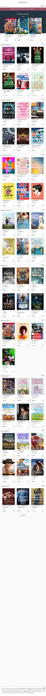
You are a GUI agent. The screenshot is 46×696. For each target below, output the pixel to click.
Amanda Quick (6, 257)
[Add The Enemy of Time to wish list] (13, 150)
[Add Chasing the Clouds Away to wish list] (42, 426)
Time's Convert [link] (20, 285)
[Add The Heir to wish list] (28, 235)
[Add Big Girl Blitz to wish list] (13, 371)
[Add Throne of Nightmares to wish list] (28, 150)
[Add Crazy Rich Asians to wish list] (42, 206)
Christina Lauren (20, 176)
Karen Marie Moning (21, 312)
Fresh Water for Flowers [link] (22, 35)
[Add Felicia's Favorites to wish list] (42, 125)
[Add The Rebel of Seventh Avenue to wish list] (42, 511)
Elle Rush (5, 422)
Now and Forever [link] (6, 476)
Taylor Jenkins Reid (36, 65)
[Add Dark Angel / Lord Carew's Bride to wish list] (42, 261)
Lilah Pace (20, 65)
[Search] (1, 6)
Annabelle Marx (35, 507)
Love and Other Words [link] (21, 174)
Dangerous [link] (5, 450)
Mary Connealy (6, 477)
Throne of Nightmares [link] (21, 145)
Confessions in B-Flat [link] (21, 340)
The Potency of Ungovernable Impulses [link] (8, 64)
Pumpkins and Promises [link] (7, 421)
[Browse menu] (44, 6)
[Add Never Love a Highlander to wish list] (13, 511)
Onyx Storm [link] (5, 285)
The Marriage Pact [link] (20, 450)
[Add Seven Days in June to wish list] (42, 345)
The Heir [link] (19, 229)
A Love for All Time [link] (35, 395)
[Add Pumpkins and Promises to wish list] (13, 426)
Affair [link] (4, 255)
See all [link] (23, 16)
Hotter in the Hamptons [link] (36, 90)
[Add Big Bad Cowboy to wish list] (42, 481)
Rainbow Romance (6, 45)
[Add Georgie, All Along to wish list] (13, 206)
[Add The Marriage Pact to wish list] (28, 456)
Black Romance (5, 321)
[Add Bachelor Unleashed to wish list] (15, 40)
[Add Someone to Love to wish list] (13, 235)
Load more (23, 515)
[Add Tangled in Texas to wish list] (28, 481)
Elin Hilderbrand (35, 176)
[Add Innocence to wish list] (42, 290)
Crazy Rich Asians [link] (35, 200)
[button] (15, 35)
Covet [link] (4, 310)
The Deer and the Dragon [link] (8, 119)
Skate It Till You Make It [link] (36, 145)
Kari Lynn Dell (35, 452)
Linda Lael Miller (20, 452)
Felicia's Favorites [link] (35, 119)
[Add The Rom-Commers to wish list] (13, 180)
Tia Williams (34, 341)
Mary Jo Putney (33, 36)
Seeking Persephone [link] (21, 421)
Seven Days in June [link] (35, 340)
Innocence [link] (34, 285)
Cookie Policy (31, 692)
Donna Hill (20, 341)
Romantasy (4, 265)
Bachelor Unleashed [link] (9, 35)
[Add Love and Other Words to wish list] (28, 180)
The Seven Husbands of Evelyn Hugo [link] (37, 64)
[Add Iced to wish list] (28, 316)
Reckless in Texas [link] (35, 450)
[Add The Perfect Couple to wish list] (42, 180)
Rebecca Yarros (6, 286)
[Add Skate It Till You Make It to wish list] (42, 150)
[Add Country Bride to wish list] (28, 400)
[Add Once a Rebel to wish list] (40, 40)
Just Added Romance (6, 100)
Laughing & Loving (6, 155)
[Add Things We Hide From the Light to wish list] (28, 125)
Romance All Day (23, 14)
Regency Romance (6, 210)
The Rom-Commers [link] (6, 174)
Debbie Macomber (35, 422)
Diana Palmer (6, 452)
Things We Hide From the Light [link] (22, 119)
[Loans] (42, 6)
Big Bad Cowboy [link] (35, 476)
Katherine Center (6, 176)
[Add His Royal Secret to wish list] (28, 69)
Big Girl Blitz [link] (5, 366)
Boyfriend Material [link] (20, 200)
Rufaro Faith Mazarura (36, 146)
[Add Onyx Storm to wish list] (13, 290)
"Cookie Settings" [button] (26, 691)
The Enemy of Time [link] (6, 145)
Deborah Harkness (21, 286)
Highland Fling (5, 486)
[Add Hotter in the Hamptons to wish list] (42, 95)
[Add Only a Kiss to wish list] (42, 235)
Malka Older (6, 65)
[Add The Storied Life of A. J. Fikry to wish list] (13, 400)
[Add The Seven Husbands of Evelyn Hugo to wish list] (42, 69)
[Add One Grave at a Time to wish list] (42, 316)
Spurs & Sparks (5, 431)
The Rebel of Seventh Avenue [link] (37, 505)
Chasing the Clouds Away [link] (37, 421)
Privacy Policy (30, 688)
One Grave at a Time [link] (35, 310)
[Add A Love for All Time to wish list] (42, 400)
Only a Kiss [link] (34, 229)
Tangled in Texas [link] (20, 476)
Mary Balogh (6, 231)
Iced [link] (18, 310)
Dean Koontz (35, 286)
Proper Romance (5, 376)
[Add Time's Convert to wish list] (28, 290)
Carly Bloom (35, 477)
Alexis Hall (20, 91)
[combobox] (21, 6)
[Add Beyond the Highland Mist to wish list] (28, 511)
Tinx (33, 91)
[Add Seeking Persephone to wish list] (28, 426)
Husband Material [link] (20, 90)
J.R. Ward (5, 312)
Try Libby (12, 9)
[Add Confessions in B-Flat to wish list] (28, 345)
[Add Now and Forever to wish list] (13, 481)
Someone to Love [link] (6, 229)
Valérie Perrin (20, 36)
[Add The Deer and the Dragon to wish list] (13, 125)
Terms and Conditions (21, 688)
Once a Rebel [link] (32, 35)
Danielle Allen (6, 367)
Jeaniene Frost (35, 312)
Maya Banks (6, 507)
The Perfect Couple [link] (35, 174)
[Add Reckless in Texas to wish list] (42, 456)
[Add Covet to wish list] (13, 316)
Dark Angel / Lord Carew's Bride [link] (37, 255)
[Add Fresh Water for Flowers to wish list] (28, 40)
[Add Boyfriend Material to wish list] (28, 206)
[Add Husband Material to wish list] (28, 95)
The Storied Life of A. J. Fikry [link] (8, 395)
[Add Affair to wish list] (13, 261)
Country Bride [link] (20, 395)
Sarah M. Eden (20, 422)
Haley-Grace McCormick (8, 146)
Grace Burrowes (20, 231)
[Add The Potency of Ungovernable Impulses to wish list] (13, 69)
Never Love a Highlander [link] (7, 505)
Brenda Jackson (8, 36)
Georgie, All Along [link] (6, 200)
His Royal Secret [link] (20, 64)
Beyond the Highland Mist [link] (22, 505)
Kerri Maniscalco (20, 146)
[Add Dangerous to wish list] (13, 456)
